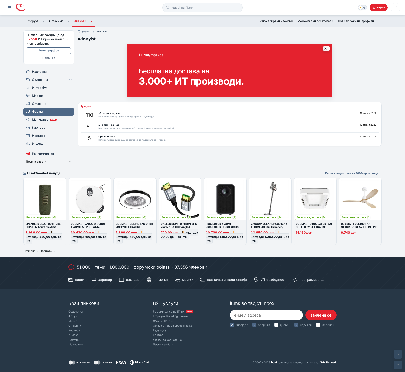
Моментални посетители (315, 21)
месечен (328, 325)
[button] (43, 21)
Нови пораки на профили (356, 21)
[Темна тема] (362, 7)
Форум (33, 21)
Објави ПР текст (164, 321)
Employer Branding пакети (170, 316)
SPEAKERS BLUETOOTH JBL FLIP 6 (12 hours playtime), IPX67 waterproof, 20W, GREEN (45, 227)
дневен (285, 325)
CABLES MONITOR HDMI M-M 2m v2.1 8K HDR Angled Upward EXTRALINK (179, 227)
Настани (74, 339)
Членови (80, 21)
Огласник (56, 21)
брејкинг (264, 325)
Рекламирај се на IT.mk (172, 311)
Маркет (73, 321)
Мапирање (75, 344)
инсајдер (241, 325)
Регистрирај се (49, 50)
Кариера (74, 330)
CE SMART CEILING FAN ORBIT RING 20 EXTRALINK (134, 225)
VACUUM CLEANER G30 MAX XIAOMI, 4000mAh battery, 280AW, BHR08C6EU (269, 227)
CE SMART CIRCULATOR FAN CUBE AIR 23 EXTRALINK (314, 225)
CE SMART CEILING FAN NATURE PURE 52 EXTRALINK (359, 225)
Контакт (158, 335)
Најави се (48, 57)
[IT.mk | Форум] (20, 8)
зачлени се (321, 315)
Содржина (75, 311)
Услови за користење (167, 339)
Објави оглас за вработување (173, 325)
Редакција (159, 330)
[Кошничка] (395, 7)
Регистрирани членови (276, 21)
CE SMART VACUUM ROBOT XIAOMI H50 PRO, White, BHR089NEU (88, 227)
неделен (306, 325)
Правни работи (163, 344)
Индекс (73, 335)
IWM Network (328, 362)
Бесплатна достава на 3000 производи (352, 173)
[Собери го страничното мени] (9, 7)
